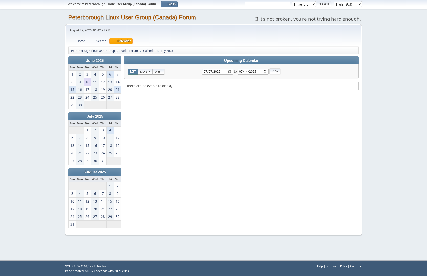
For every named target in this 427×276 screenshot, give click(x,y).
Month (145, 71)
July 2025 (95, 116)
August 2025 (95, 172)
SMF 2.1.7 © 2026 (76, 266)
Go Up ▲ (356, 266)
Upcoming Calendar (241, 61)
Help (320, 266)
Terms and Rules (336, 266)
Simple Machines (98, 266)
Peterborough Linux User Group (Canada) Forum (132, 17)
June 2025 (95, 61)
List (133, 71)
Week (158, 71)
